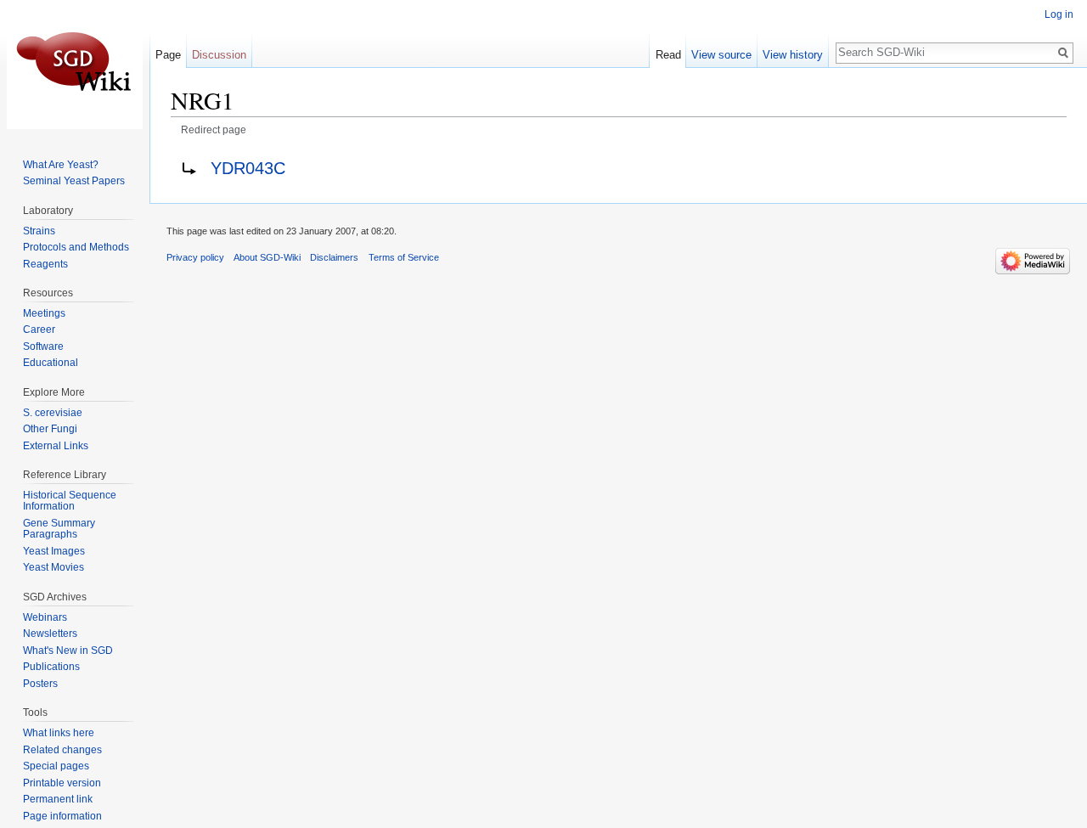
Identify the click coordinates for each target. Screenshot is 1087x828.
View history (793, 54)
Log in (1059, 14)
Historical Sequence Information (69, 501)
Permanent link (58, 799)
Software (43, 346)
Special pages (56, 766)
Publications (51, 667)
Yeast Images (54, 551)
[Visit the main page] (75, 68)
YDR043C (248, 168)
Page (168, 54)
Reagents (45, 264)
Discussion (219, 54)
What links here (58, 733)
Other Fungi (50, 429)
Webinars (45, 617)
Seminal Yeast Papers (74, 181)
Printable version (62, 783)
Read (668, 54)
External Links (55, 446)
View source (721, 54)
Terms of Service (404, 257)
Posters (40, 684)
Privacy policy (195, 257)
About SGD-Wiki (267, 257)
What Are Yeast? (61, 165)
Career (39, 329)
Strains (39, 231)
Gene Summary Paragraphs (59, 529)
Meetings (44, 313)
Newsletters (50, 633)
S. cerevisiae (52, 413)
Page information (62, 816)
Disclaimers (334, 257)
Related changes (62, 750)
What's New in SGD (68, 650)
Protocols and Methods (76, 247)
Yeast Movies (53, 567)
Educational (50, 363)
